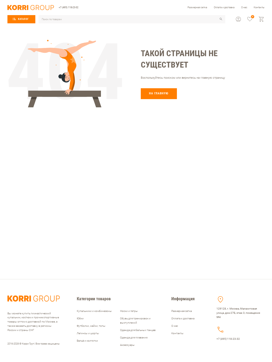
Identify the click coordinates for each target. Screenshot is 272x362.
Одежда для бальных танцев (138, 330)
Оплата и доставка (224, 7)
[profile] (238, 19)
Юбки (80, 318)
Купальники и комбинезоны (94, 311)
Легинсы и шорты (88, 333)
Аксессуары (127, 344)
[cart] (261, 19)
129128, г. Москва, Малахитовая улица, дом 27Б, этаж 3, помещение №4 (238, 313)
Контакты (259, 7)
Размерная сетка (197, 7)
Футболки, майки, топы (91, 325)
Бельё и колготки (87, 340)
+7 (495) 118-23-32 (68, 7)
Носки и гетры (129, 311)
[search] (221, 19)
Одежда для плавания (133, 337)
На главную (158, 93)
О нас (244, 7)
